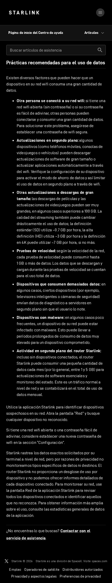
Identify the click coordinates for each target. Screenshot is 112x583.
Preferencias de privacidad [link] (80, 576)
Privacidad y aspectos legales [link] (34, 576)
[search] (100, 50)
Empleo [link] (15, 569)
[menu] (100, 12)
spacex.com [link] (100, 561)
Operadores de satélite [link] (41, 569)
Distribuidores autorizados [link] (83, 569)
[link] (24, 12)
